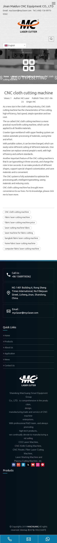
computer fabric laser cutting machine (22, 249)
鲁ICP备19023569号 (37, 530)
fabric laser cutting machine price (20, 222)
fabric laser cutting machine (17, 217)
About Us (8, 347)
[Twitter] (28, 465)
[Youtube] (33, 465)
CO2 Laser (25, 517)
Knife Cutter (8, 495)
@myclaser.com (30, 312)
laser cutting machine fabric (17, 228)
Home (7, 335)
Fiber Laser (43, 495)
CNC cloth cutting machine (17, 212)
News (7, 359)
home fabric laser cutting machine (20, 243)
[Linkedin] (23, 465)
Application (9, 353)
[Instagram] (38, 465)
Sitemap (23, 530)
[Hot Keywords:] (51, 39)
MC (34, 102)
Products (8, 341)
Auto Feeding (26, 495)
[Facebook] (13, 465)
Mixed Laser (43, 517)
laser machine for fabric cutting (19, 233)
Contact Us (9, 365)
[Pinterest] (42, 465)
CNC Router (8, 517)
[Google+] (18, 465)
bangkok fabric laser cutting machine (21, 238)
